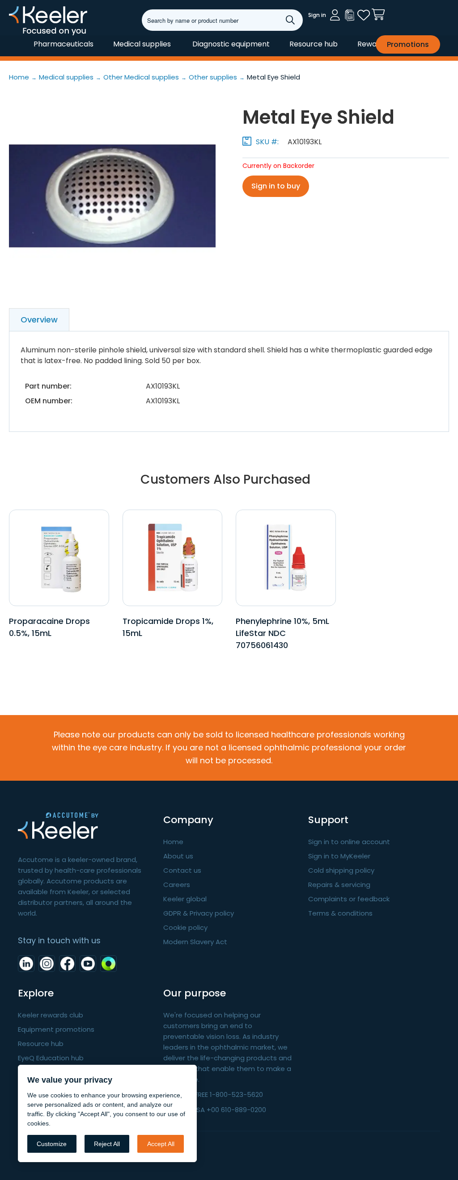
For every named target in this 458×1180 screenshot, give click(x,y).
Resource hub (313, 44)
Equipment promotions (56, 1029)
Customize (52, 1143)
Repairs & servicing (339, 884)
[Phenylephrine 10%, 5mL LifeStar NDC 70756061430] (286, 557)
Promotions (408, 44)
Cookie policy (185, 927)
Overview (39, 319)
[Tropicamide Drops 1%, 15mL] (172, 557)
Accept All (160, 1143)
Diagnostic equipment (231, 44)
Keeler (20, 35)
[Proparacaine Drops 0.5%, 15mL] (59, 557)
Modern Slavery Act (195, 941)
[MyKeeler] (349, 15)
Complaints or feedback (349, 899)
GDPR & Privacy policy (198, 913)
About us (178, 856)
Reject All (107, 1143)
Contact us (182, 870)
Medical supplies (142, 44)
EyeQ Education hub (51, 1058)
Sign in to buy (275, 186)
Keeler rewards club (50, 1015)
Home (173, 841)
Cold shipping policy (341, 870)
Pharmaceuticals (63, 44)
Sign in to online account (349, 841)
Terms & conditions (340, 913)
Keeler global (185, 899)
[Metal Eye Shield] (112, 196)
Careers (176, 884)
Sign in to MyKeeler (339, 856)
